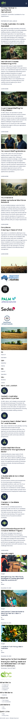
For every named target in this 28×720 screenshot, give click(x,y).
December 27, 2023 (6, 588)
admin (2, 584)
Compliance (5, 689)
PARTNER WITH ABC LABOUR (9, 21)
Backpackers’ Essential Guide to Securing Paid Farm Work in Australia (12, 613)
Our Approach (5, 685)
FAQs (3, 713)
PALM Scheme (5, 688)
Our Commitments (6, 701)
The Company (5, 700)
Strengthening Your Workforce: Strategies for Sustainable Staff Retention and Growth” (12, 578)
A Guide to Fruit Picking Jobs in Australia (12, 647)
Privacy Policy (5, 715)
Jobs (3, 707)
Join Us (3, 708)
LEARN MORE (4, 88)
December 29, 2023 (6, 656)
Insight (3, 574)
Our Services (5, 686)
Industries (4, 695)
